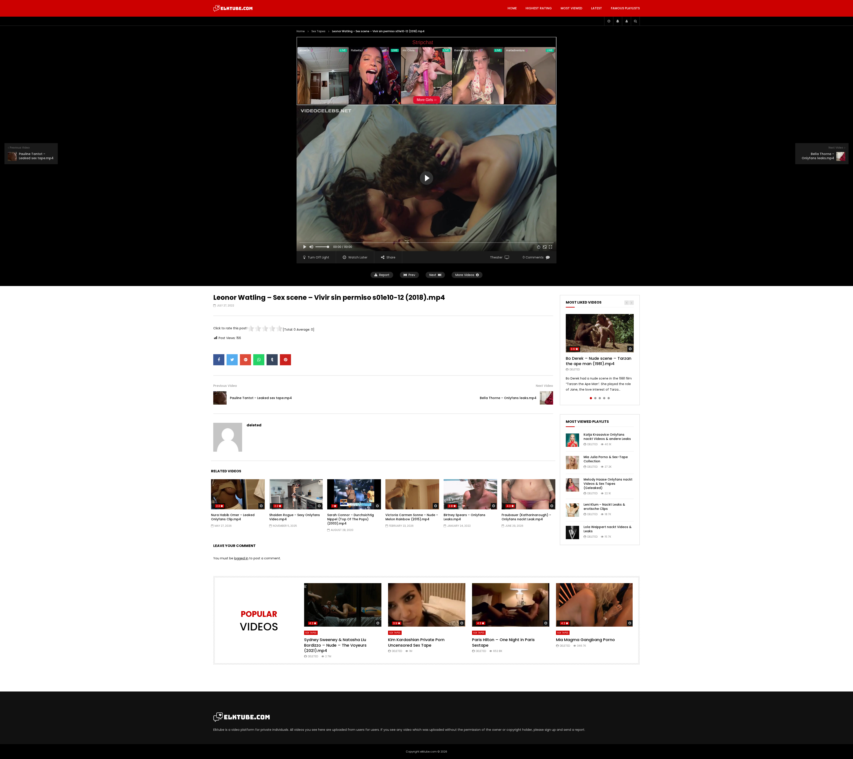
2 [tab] (595, 398)
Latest (596, 8)
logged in (241, 558)
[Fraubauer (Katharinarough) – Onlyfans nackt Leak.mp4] (528, 494)
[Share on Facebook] (218, 359)
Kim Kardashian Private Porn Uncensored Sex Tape (416, 642)
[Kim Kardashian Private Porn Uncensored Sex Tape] (426, 605)
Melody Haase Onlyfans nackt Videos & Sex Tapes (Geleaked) (608, 483)
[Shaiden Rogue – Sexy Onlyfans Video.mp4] (296, 494)
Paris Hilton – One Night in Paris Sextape (503, 642)
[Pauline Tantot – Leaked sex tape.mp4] (220, 398)
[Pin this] (285, 359)
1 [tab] (591, 398)
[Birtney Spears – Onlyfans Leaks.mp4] (470, 494)
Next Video (544, 385)
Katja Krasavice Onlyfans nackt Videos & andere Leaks (607, 436)
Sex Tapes (318, 31)
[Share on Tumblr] (272, 359)
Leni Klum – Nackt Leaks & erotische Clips (604, 506)
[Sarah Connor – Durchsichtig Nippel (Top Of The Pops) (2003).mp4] (354, 494)
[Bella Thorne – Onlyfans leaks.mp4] (546, 398)
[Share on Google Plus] (245, 359)
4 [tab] (604, 398)
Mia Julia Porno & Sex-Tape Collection (606, 459)
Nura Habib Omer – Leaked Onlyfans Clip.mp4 (233, 517)
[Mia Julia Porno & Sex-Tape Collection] (572, 462)
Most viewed (571, 8)
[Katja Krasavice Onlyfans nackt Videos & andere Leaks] (572, 440)
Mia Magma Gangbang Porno (585, 639)
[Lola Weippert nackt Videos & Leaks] (572, 532)
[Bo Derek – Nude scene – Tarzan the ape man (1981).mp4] (600, 333)
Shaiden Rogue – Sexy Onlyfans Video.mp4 (294, 517)
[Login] (626, 21)
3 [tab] (600, 398)
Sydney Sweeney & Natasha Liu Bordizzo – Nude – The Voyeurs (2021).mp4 (335, 645)
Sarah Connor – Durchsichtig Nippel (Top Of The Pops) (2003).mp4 (350, 519)
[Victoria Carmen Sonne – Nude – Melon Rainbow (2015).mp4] (412, 494)
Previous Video (225, 385)
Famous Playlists (625, 8)
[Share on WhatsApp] (258, 359)
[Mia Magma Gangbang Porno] (594, 605)
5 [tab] (609, 398)
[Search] (635, 21)
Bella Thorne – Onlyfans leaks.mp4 (508, 398)
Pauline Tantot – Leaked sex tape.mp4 (261, 398)
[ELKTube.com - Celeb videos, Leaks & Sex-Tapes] (233, 8)
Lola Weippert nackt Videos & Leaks (608, 529)
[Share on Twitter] (232, 359)
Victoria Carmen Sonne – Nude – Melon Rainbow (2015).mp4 (411, 517)
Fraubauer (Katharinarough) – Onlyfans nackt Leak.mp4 (526, 517)
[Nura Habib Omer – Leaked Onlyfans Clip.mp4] (238, 494)
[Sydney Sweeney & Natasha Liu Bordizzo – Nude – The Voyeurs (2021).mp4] (342, 605)
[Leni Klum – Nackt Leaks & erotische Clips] (572, 510)
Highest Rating (539, 8)
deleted (254, 425)
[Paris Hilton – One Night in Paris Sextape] (510, 605)
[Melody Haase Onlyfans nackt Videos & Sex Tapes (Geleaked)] (572, 485)
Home (512, 8)
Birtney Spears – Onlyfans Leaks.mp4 (464, 517)
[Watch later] (608, 21)
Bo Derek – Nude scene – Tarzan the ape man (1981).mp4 (598, 361)
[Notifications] (617, 21)
